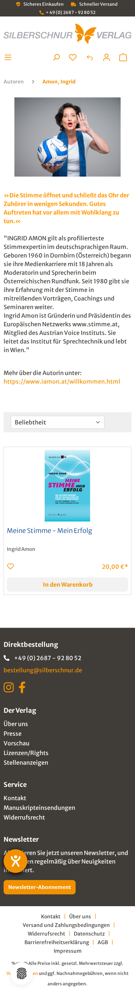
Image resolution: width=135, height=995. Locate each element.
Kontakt (15, 798)
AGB (103, 942)
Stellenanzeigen (26, 762)
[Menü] (10, 57)
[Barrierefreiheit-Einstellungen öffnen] (15, 861)
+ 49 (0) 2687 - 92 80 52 (70, 12)
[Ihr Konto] (106, 57)
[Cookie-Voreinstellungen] (21, 973)
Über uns (16, 723)
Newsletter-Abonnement (39, 887)
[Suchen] (56, 57)
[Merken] (10, 566)
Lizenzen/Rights (26, 752)
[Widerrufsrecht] (89, 57)
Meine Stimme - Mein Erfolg (49, 531)
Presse (13, 733)
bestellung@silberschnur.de (43, 670)
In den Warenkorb (68, 584)
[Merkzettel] (72, 57)
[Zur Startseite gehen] (67, 34)
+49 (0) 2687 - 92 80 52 (47, 658)
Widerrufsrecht (24, 817)
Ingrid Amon (21, 549)
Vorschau (17, 743)
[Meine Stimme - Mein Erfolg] (67, 485)
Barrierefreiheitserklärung (56, 942)
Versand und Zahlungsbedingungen (66, 925)
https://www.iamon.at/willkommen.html (62, 381)
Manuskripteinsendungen (39, 807)
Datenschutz (89, 933)
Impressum (68, 950)
